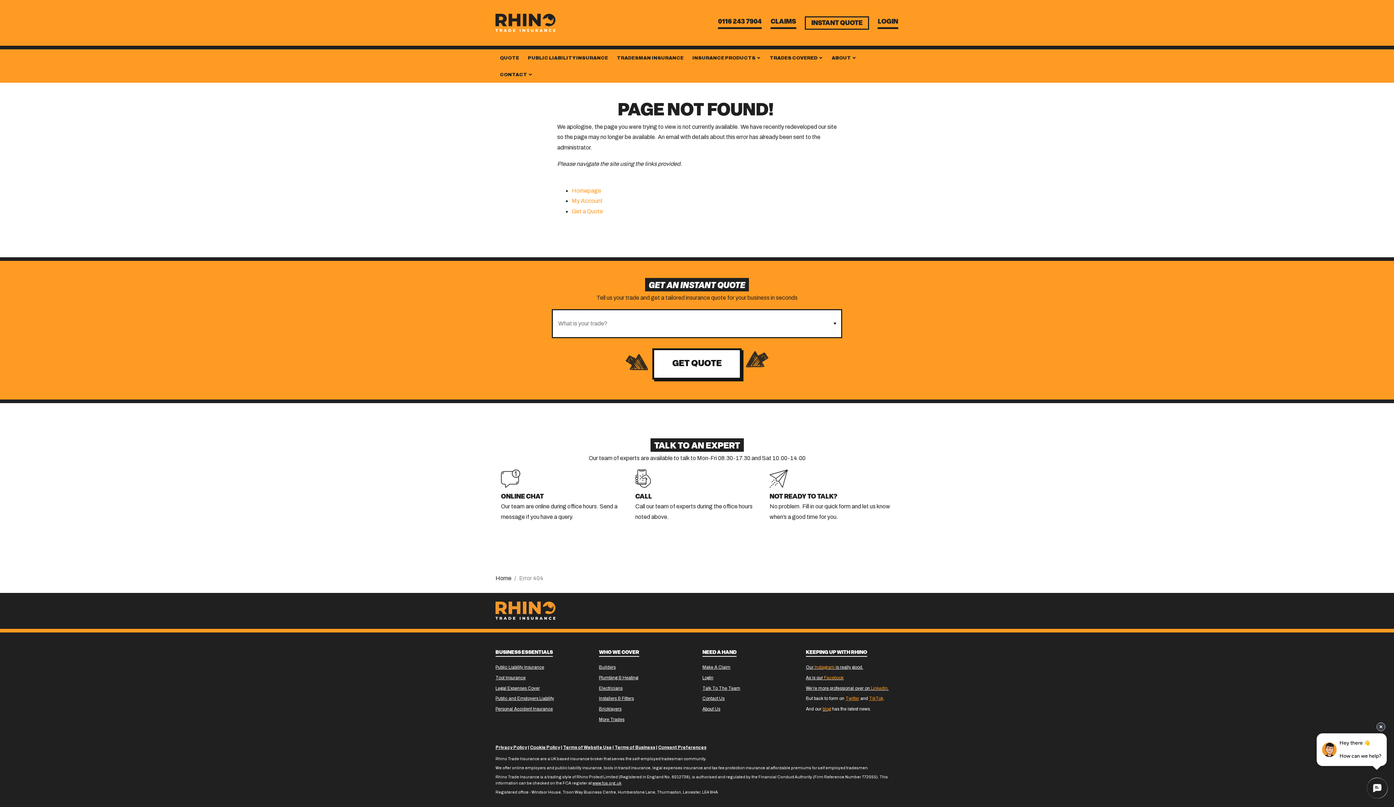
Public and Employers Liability (525, 698)
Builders (607, 667)
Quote (509, 58)
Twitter (852, 698)
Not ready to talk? (803, 497)
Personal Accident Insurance (524, 709)
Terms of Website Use (587, 747)
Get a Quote (587, 211)
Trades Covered (794, 58)
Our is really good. (834, 667)
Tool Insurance (511, 677)
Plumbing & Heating (618, 677)
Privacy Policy (511, 747)
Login (888, 22)
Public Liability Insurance (568, 58)
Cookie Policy (545, 747)
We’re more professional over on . (847, 688)
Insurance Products (724, 58)
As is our (825, 677)
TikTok (876, 698)
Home (503, 578)
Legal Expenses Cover (518, 688)
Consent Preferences (682, 747)
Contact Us (713, 698)
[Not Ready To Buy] (779, 478)
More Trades (611, 719)
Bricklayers (610, 709)
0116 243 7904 (740, 22)
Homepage (586, 191)
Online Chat (522, 497)
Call (643, 497)
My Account (587, 201)
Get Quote (697, 364)
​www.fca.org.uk (606, 783)
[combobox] (690, 323)
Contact (514, 74)
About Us (711, 709)
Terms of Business (635, 747)
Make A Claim (716, 667)
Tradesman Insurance (650, 58)
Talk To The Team (721, 688)
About (842, 58)
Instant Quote (837, 23)
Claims (783, 22)
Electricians (611, 688)
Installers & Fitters (616, 698)
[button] (834, 323)
